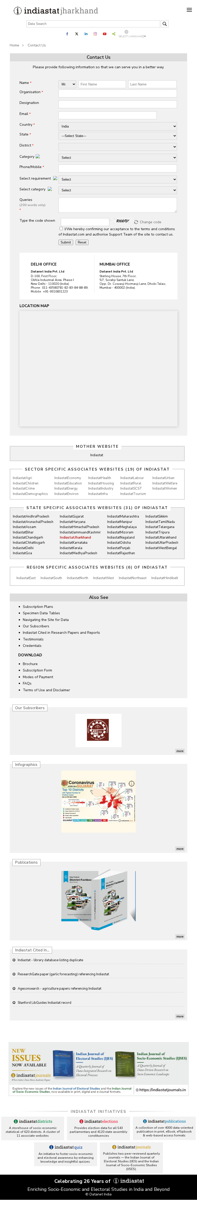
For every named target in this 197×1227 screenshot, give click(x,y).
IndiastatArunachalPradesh (33, 522)
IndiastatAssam (24, 527)
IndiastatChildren (25, 483)
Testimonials (33, 639)
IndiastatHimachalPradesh (79, 527)
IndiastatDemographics (30, 494)
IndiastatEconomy (67, 478)
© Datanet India (98, 1194)
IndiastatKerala (71, 548)
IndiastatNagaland (121, 537)
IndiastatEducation (68, 483)
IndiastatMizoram (120, 532)
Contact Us (37, 45)
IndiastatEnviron (66, 494)
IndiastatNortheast (132, 578)
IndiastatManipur (119, 522)
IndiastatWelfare (164, 483)
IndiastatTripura (157, 532)
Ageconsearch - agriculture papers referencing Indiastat (59, 974)
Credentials (32, 645)
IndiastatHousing (101, 483)
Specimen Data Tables (41, 613)
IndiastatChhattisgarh (29, 542)
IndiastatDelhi (23, 548)
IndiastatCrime (24, 488)
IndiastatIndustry (100, 488)
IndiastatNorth (77, 578)
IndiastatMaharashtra (123, 516)
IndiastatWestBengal (161, 548)
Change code (150, 222)
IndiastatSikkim (156, 516)
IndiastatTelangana (159, 527)
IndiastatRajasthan (121, 553)
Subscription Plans (38, 606)
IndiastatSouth (51, 578)
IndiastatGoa (22, 553)
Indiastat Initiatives (98, 1111)
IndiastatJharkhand (75, 537)
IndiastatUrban (163, 478)
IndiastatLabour (132, 478)
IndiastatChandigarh (28, 537)
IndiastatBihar (23, 532)
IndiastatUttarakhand (160, 537)
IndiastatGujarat (72, 516)
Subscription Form (37, 670)
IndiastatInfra (98, 494)
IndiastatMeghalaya (122, 527)
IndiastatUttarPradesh (161, 542)
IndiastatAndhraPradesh (31, 516)
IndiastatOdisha (119, 542)
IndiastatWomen (164, 488)
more (179, 751)
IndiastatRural (130, 483)
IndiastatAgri (22, 478)
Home (14, 45)
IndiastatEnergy (66, 488)
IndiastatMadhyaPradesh (78, 553)
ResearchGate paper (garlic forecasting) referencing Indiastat (63, 960)
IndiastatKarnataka (73, 542)
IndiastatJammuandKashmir (80, 532)
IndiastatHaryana (72, 522)
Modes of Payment (38, 677)
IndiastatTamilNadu (160, 522)
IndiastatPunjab (118, 548)
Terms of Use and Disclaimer (46, 690)
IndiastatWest (103, 578)
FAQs (27, 683)
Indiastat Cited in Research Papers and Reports (61, 632)
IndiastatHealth (99, 478)
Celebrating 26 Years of (83, 1181)
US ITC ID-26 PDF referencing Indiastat (47, 1002)
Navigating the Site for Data (46, 619)
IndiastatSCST (131, 488)
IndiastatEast (26, 578)
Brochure (30, 663)
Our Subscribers (36, 626)
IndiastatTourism (133, 494)
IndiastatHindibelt (164, 578)
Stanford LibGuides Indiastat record (44, 988)
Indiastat (96, 455)
